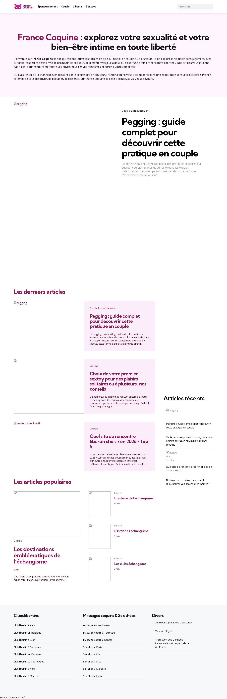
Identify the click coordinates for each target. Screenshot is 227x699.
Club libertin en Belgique (27, 632)
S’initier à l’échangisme (131, 531)
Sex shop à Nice (92, 661)
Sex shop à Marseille (95, 668)
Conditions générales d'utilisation (173, 622)
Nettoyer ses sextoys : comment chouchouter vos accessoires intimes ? (188, 481)
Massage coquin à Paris (96, 625)
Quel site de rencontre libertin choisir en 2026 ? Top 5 (119, 441)
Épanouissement (48, 6)
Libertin (78, 6)
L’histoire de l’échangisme (133, 498)
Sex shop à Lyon (92, 676)
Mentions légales (164, 631)
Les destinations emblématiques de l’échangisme (37, 555)
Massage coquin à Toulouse (99, 632)
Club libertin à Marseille (27, 676)
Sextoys (91, 6)
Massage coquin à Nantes (98, 639)
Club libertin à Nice (24, 668)
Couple (65, 6)
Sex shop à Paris (92, 647)
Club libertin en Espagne (27, 654)
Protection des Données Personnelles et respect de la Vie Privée (172, 643)
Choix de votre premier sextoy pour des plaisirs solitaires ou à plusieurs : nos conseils (118, 381)
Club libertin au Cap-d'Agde (29, 661)
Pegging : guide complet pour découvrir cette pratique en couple (160, 137)
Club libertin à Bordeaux (27, 647)
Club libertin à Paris (25, 625)
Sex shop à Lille (92, 654)
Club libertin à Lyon (24, 639)
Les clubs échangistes (130, 564)
